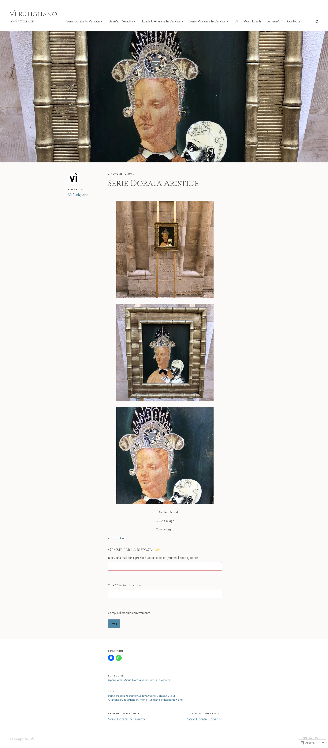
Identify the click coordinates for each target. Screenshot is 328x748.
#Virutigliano (128, 699)
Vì (236, 21)
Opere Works (116, 680)
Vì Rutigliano (78, 195)
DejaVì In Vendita (121, 21)
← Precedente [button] (117, 538)
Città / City (124, 585)
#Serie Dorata (156, 695)
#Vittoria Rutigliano (148, 699)
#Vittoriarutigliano (172, 699)
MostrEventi (252, 21)
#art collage (121, 695)
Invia (114, 624)
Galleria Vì (273, 21)
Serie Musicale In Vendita (207, 21)
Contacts (293, 21)
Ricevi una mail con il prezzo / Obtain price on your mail (153, 558)
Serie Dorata (133, 680)
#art (110, 695)
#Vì (168, 695)
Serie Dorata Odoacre (204, 719)
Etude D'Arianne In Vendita (161, 21)
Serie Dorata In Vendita (83, 21)
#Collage (141, 695)
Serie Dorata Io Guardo (126, 719)
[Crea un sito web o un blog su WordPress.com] (32, 739)
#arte (132, 695)
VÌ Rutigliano (33, 14)
